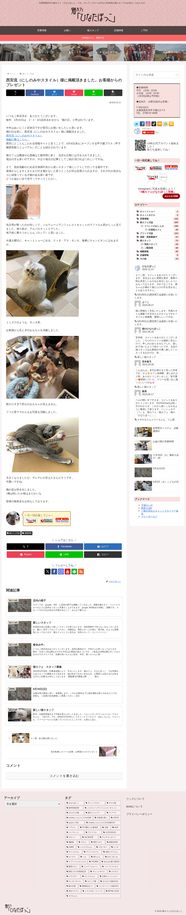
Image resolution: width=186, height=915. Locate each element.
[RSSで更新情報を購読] (81, 571)
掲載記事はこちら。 (18, 139)
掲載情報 (28, 533)
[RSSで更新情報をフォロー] (171, 125)
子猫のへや (147, 505)
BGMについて (134, 806)
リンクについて (135, 798)
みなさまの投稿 (171, 196)
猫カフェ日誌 (14, 533)
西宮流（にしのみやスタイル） (24, 135)
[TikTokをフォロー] (153, 125)
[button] (113, 93)
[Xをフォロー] (47, 571)
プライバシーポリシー (139, 814)
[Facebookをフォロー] (54, 571)
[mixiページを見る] (159, 125)
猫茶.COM (146, 508)
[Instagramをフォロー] (61, 571)
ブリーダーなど (149, 516)
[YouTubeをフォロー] (67, 571)
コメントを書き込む (64, 776)
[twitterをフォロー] (136, 125)
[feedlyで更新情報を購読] (74, 571)
